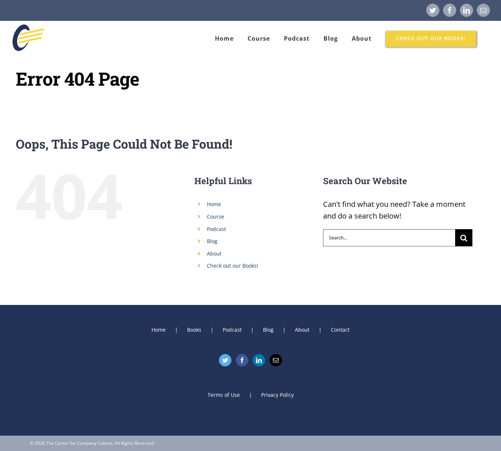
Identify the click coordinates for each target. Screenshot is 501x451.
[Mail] (276, 360)
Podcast (216, 228)
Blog (212, 241)
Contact (340, 329)
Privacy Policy (277, 394)
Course (215, 216)
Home (214, 204)
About (214, 253)
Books (194, 329)
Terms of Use (224, 394)
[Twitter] (225, 360)
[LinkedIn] (259, 360)
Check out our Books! (232, 265)
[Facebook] (242, 360)
